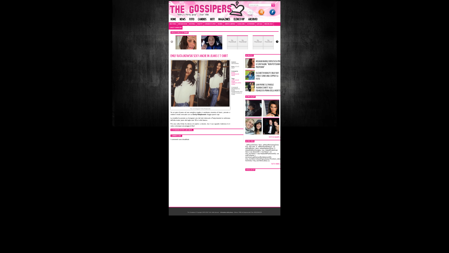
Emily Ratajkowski (235, 73)
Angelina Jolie (268, 24)
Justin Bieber (251, 24)
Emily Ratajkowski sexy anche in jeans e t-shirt (199, 56)
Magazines (224, 19)
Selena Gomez (241, 24)
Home (173, 19)
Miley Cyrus (173, 24)
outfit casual (235, 80)
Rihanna (220, 24)
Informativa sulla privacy (226, 212)
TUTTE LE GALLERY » (274, 137)
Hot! (212, 19)
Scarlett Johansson (176, 27)
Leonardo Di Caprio (210, 24)
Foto (191, 19)
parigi (233, 81)
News (182, 19)
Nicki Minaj (192, 24)
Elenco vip (239, 19)
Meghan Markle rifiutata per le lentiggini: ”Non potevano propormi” (268, 64)
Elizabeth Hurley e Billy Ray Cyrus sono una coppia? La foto (267, 76)
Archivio (252, 19)
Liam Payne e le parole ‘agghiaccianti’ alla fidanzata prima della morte (268, 88)
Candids (202, 19)
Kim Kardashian (182, 24)
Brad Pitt (200, 24)
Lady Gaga (259, 24)
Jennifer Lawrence (229, 24)
